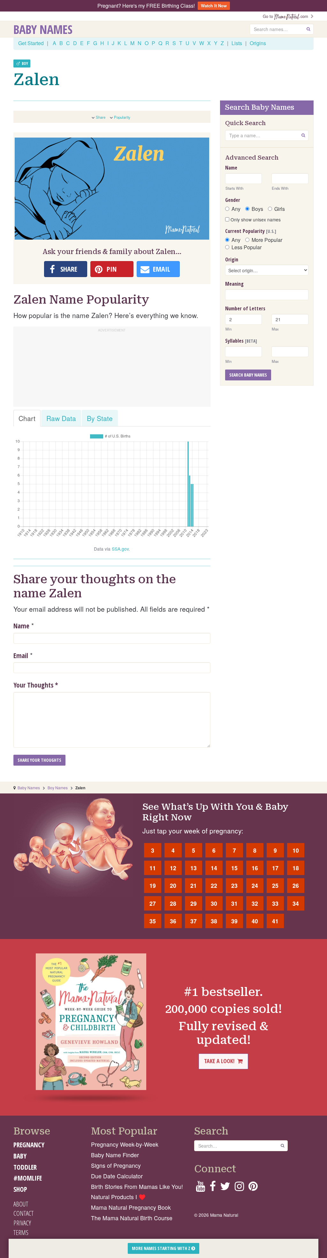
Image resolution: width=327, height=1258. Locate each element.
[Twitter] (225, 1188)
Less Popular (247, 247)
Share (100, 117)
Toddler (25, 1167)
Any (236, 208)
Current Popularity (250, 231)
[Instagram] (239, 1188)
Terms (20, 1232)
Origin (231, 259)
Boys (257, 208)
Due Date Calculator (117, 1176)
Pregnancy (28, 1144)
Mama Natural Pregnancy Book (131, 1207)
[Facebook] (212, 1188)
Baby (20, 1155)
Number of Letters (245, 308)
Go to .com (287, 16)
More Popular (267, 239)
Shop (20, 1189)
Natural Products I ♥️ (118, 1197)
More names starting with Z (161, 1248)
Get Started (31, 43)
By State (100, 418)
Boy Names (58, 787)
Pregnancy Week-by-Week (124, 1144)
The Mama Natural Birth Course (131, 1218)
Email (20, 655)
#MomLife (27, 1178)
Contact (23, 1213)
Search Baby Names (248, 375)
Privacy (22, 1222)
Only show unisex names (255, 219)
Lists (237, 43)
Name (21, 625)
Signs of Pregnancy (116, 1165)
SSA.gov (120, 548)
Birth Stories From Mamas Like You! (137, 1186)
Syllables (241, 340)
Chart (27, 418)
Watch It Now (214, 6)
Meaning (234, 283)
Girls (279, 208)
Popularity (122, 117)
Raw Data (61, 418)
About (20, 1203)
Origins (258, 43)
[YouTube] (200, 1188)
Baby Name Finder (115, 1155)
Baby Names (42, 29)
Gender (232, 199)
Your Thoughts (35, 685)
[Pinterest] (253, 1188)
